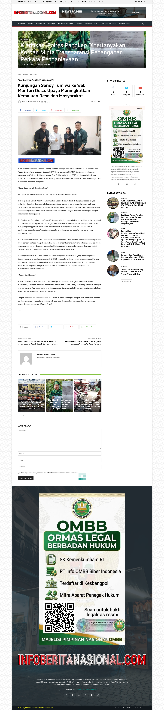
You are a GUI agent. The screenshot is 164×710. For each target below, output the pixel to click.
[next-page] (23, 415)
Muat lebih (125, 281)
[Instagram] (136, 1)
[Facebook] (133, 1)
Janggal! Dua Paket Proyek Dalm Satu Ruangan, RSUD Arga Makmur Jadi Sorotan (132, 257)
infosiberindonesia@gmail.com (86, 689)
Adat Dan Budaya (31, 74)
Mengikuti (127, 87)
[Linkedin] (78, 695)
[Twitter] (138, 1)
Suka (113, 87)
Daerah (50, 80)
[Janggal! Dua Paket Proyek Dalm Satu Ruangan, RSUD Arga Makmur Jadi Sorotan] (113, 256)
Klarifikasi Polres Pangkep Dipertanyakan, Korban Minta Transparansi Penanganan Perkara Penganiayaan (59, 404)
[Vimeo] (141, 1)
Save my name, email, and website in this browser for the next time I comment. (50, 473)
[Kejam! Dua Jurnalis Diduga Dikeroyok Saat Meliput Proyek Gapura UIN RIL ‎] (113, 270)
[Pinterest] (85, 695)
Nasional (31, 399)
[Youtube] (144, 1)
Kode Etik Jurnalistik (130, 708)
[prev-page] (19, 415)
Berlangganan (140, 87)
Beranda (21, 74)
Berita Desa (40, 80)
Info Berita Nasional (28, 64)
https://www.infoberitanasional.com (48, 357)
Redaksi (143, 708)
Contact (118, 708)
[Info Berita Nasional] (20, 101)
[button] (143, 23)
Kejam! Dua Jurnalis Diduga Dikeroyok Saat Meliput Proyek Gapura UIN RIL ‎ (133, 272)
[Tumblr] (91, 695)
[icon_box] (106, 2)
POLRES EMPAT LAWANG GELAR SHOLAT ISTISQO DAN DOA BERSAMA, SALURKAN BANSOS (31, 405)
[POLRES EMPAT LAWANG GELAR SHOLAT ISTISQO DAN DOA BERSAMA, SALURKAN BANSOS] (31, 395)
